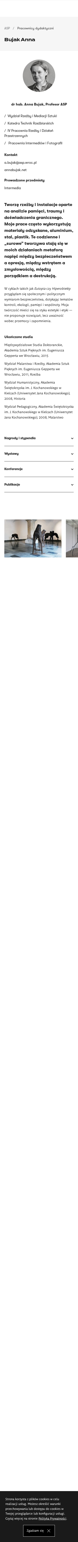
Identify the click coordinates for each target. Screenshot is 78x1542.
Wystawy (12, 454)
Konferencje (13, 469)
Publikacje (12, 484)
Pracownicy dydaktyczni (35, 28)
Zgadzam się (35, 1530)
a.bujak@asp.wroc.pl (20, 163)
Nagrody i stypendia (20, 438)
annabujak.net (15, 170)
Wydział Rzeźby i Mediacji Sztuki (32, 116)
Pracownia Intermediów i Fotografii (35, 143)
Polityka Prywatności (52, 1518)
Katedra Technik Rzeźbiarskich (31, 123)
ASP (7, 28)
